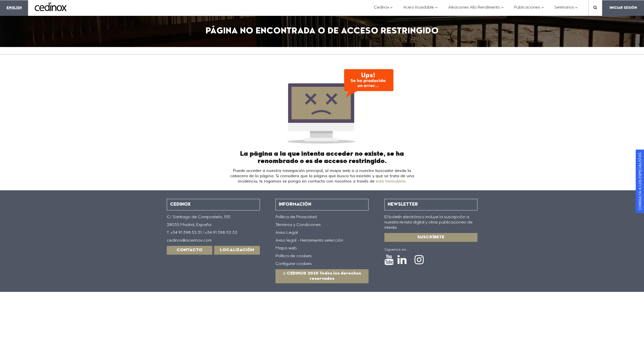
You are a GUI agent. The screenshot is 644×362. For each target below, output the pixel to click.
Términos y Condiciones (298, 225)
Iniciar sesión (623, 8)
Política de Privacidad (296, 217)
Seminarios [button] (566, 10)
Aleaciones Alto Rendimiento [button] (476, 10)
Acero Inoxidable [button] (420, 10)
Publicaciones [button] (529, 10)
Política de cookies (293, 256)
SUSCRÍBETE (430, 237)
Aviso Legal (286, 233)
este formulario (391, 181)
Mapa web (286, 248)
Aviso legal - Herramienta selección (309, 241)
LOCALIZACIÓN (237, 250)
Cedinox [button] (383, 10)
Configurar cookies (293, 264)
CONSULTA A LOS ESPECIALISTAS (639, 181)
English (14, 8)
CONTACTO (190, 250)
